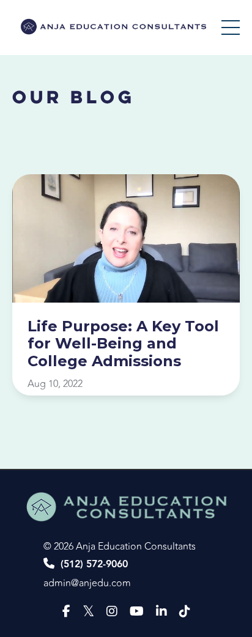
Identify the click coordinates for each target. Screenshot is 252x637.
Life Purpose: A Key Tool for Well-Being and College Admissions (123, 344)
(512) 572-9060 (94, 564)
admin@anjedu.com (87, 583)
